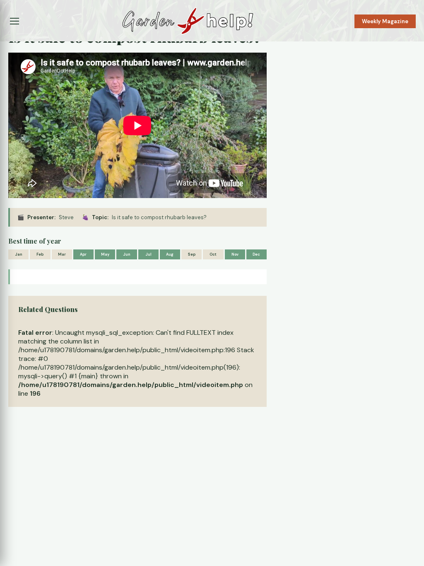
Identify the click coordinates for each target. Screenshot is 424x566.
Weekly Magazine (385, 21)
